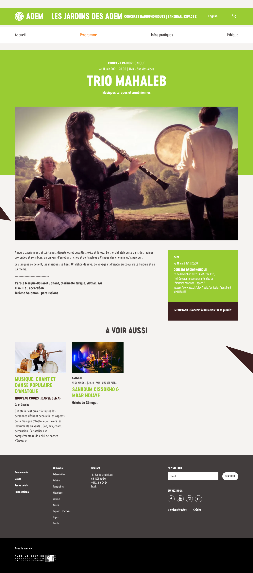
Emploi (56, 523)
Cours (18, 479)
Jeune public (22, 485)
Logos (56, 517)
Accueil (20, 35)
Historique (57, 492)
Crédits (197, 510)
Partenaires (58, 486)
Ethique (232, 35)
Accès (56, 505)
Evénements (21, 472)
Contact (56, 499)
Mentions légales (177, 510)
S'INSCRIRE (230, 476)
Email (93, 486)
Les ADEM (58, 468)
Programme (88, 35)
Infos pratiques (162, 35)
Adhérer (56, 480)
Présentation (59, 474)
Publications (22, 492)
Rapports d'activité (62, 511)
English (212, 16)
